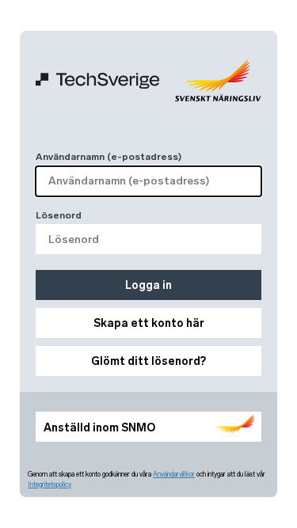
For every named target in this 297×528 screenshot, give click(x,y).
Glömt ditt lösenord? (148, 361)
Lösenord (59, 215)
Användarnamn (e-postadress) (108, 157)
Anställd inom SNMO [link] (99, 428)
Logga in (148, 285)
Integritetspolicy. (49, 484)
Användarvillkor (174, 474)
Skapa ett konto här (148, 323)
